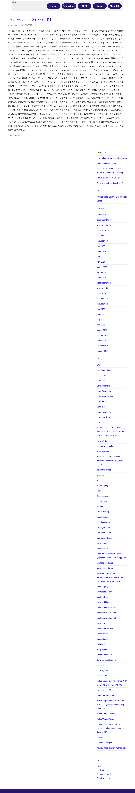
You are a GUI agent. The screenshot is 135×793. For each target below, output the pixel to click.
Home (53, 6)
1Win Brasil (101, 375)
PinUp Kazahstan (104, 655)
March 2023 (102, 267)
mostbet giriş (102, 586)
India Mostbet (103, 517)
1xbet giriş (101, 407)
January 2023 (103, 278)
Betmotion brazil (104, 470)
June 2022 (101, 314)
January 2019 (103, 351)
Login (99, 6)
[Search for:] (112, 144)
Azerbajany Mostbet (105, 446)
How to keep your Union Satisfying (112, 158)
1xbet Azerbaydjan (105, 396)
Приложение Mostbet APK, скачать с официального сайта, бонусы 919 (111, 728)
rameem (14, 25)
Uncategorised (103, 665)
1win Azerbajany (104, 370)
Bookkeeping (102, 485)
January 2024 (103, 215)
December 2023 (104, 220)
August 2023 (102, 241)
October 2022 (103, 293)
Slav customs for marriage (108, 178)
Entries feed (102, 770)
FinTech (100, 506)
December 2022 (104, 283)
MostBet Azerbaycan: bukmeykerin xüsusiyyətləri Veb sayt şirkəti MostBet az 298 (110, 577)
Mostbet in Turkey (104, 592)
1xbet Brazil (102, 401)
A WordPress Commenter (108, 197)
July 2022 (101, 309)
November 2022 (104, 288)
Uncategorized (103, 670)
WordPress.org (103, 778)
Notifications (69, 6)
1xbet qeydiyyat (103, 417)
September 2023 (104, 236)
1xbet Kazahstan (104, 412)
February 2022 (103, 335)
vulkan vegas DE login (106, 695)
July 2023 (101, 246)
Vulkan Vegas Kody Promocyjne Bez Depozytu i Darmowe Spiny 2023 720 (110, 705)
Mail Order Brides (104, 538)
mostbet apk (102, 543)
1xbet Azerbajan (104, 391)
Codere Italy (102, 501)
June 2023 (101, 251)
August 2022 (102, 304)
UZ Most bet (102, 676)
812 (98, 422)
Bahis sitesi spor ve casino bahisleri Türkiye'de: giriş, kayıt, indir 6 (110, 461)
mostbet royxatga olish (106, 618)
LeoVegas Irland (104, 533)
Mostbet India (103, 597)
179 (98, 365)
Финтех (100, 737)
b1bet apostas (103, 451)
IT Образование (104, 522)
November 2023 (104, 225)
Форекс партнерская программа (111, 748)
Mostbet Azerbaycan (106, 568)
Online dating (102, 634)
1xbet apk (101, 380)
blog (98, 480)
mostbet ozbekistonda (106, 613)
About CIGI (115, 6)
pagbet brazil (102, 639)
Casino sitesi (102, 496)
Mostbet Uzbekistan (105, 628)
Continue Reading (15, 135)
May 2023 (101, 257)
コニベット (41, 25)
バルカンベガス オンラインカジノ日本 (30, 19)
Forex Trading (103, 512)
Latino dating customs (106, 163)
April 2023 (101, 262)
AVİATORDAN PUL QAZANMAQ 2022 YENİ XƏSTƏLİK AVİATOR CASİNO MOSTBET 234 (111, 432)
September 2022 (104, 298)
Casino (100, 491)
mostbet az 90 (103, 548)
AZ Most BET (102, 441)
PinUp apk (101, 644)
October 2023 (103, 230)
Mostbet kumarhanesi (106, 607)
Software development (106, 660)
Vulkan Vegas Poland (106, 714)
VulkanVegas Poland (105, 719)
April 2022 (101, 325)
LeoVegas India (103, 527)
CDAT (84, 6)
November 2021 (104, 346)
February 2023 (103, 272)
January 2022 (103, 340)
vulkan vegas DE (104, 690)
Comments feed (104, 774)
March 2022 (102, 330)
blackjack (101, 475)
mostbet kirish (103, 602)
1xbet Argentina (103, 386)
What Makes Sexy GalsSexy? (110, 183)
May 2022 (101, 319)
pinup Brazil (102, 649)
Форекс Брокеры (104, 743)
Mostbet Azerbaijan (105, 563)
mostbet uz (101, 623)
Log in (99, 766)
